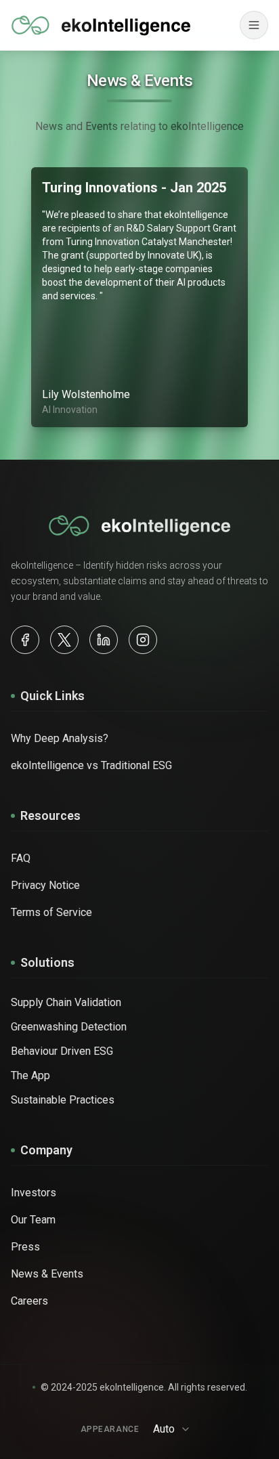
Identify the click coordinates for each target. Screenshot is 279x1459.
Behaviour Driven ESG (62, 1051)
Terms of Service (51, 912)
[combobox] (176, 1429)
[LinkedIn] (103, 640)
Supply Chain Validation (66, 1002)
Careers (29, 1300)
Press (25, 1246)
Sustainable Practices (62, 1099)
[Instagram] (143, 640)
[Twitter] (64, 640)
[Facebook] (25, 640)
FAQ (20, 858)
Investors (33, 1192)
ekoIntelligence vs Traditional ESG (91, 765)
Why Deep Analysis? (59, 738)
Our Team (33, 1219)
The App (30, 1075)
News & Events (47, 1273)
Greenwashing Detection (69, 1026)
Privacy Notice (45, 885)
